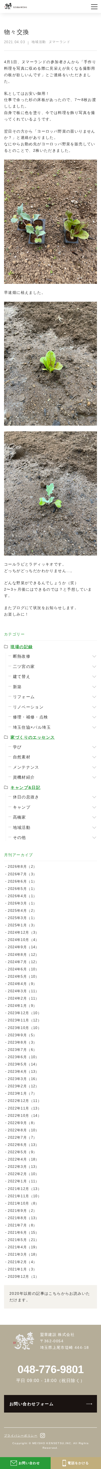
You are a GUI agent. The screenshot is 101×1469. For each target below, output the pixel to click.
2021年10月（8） (23, 1203)
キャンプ (22, 807)
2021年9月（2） (22, 1211)
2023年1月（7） (22, 1093)
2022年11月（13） (24, 1108)
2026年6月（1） (22, 881)
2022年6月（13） (23, 1145)
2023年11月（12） (24, 1020)
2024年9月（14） (23, 947)
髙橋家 (19, 817)
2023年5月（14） (23, 1064)
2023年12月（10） (24, 1013)
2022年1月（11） (23, 1181)
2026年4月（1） (22, 896)
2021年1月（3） (22, 1269)
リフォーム (24, 696)
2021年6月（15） (23, 1233)
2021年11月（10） (24, 1196)
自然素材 (22, 757)
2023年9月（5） (22, 1035)
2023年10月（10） (24, 1028)
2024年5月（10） (23, 976)
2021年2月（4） (22, 1262)
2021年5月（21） (23, 1240)
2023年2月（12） (23, 1086)
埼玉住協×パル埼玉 (32, 727)
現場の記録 (22, 646)
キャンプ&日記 (25, 787)
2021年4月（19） (23, 1247)
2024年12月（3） (23, 932)
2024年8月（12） (23, 955)
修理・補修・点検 (30, 717)
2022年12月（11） (24, 1101)
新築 (17, 686)
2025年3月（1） (22, 918)
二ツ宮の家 (24, 666)
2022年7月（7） (22, 1137)
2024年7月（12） (23, 962)
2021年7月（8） (22, 1225)
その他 (19, 837)
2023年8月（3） (22, 1042)
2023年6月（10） (23, 1057)
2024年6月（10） (23, 969)
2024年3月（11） (23, 991)
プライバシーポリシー (20, 1435)
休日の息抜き (26, 797)
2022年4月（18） (23, 1159)
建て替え (22, 676)
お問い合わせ (29, 1463)
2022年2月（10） (23, 1174)
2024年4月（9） (22, 984)
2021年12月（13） (24, 1189)
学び (17, 747)
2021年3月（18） (23, 1254)
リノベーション (28, 707)
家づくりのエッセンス (33, 737)
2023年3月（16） (23, 1079)
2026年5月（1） (22, 889)
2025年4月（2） (22, 911)
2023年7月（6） (22, 1050)
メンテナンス (26, 767)
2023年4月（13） (23, 1072)
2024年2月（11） (23, 998)
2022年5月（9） (22, 1152)
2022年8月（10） (23, 1130)
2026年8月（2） (22, 867)
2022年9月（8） (22, 1123)
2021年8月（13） (23, 1218)
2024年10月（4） (23, 940)
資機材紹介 (24, 777)
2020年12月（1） (23, 1277)
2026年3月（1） (22, 903)
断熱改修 (22, 656)
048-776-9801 (51, 1369)
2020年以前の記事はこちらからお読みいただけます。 (49, 1296)
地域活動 (22, 827)
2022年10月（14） (24, 1116)
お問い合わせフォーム (31, 1403)
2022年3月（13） (23, 1167)
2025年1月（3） (22, 925)
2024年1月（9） (22, 1006)
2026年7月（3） (22, 874)
